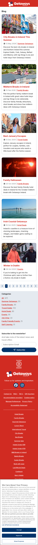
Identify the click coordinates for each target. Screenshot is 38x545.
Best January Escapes (14, 136)
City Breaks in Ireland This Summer (16, 38)
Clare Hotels (19, 479)
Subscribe (20, 350)
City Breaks (19, 433)
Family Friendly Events (11, 321)
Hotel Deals (22, 225)
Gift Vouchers (29, 394)
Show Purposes (19, 541)
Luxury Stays (19, 426)
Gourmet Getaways (19, 422)
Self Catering (7, 325)
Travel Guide (22, 140)
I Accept (19, 530)
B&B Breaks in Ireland (19, 452)
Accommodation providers (13, 398)
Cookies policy (29, 398)
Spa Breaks (19, 437)
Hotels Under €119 (19, 449)
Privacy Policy (27, 401)
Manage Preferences (13, 401)
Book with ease (19, 464)
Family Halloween (12, 180)
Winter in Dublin (11, 265)
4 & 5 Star (6, 318)
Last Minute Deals (19, 468)
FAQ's (15, 394)
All (3, 298)
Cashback (19, 471)
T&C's (21, 394)
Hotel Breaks (19, 414)
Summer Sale (19, 441)
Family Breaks (22, 90)
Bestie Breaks (19, 456)
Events (20, 269)
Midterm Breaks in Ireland (16, 86)
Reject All (19, 535)
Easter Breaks (19, 460)
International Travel (19, 429)
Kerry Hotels (19, 475)
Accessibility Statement (19, 405)
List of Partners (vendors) (10, 525)
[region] (19, 512)
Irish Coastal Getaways (15, 221)
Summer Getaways (25, 44)
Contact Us (8, 394)
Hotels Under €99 (19, 445)
